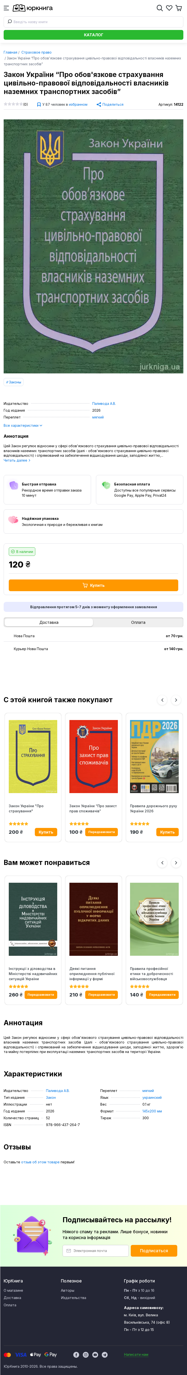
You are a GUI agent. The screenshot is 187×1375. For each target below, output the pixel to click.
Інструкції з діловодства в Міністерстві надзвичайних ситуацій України (33, 974)
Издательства (73, 1297)
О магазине (13, 1290)
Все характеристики (21, 425)
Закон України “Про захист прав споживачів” (93, 808)
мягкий (98, 417)
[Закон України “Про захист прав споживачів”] (93, 756)
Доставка (48, 622)
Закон (51, 1097)
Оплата (138, 622)
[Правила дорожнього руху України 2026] (154, 756)
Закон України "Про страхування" (26, 808)
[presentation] (162, 700)
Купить (97, 585)
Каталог (93, 34)
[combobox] (93, 22)
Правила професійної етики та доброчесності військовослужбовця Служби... (151, 974)
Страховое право (36, 52)
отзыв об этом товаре (40, 1162)
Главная (10, 52)
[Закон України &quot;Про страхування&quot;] (33, 756)
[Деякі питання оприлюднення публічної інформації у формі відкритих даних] (93, 919)
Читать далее (16, 460)
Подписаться (154, 1250)
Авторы (67, 1290)
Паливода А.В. (104, 403)
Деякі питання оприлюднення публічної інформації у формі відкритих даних (91, 974)
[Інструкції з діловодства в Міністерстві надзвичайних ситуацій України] (33, 919)
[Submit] (9, 22)
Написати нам (136, 1354)
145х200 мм (152, 1111)
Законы (15, 382)
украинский (152, 1097)
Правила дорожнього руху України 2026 (153, 808)
